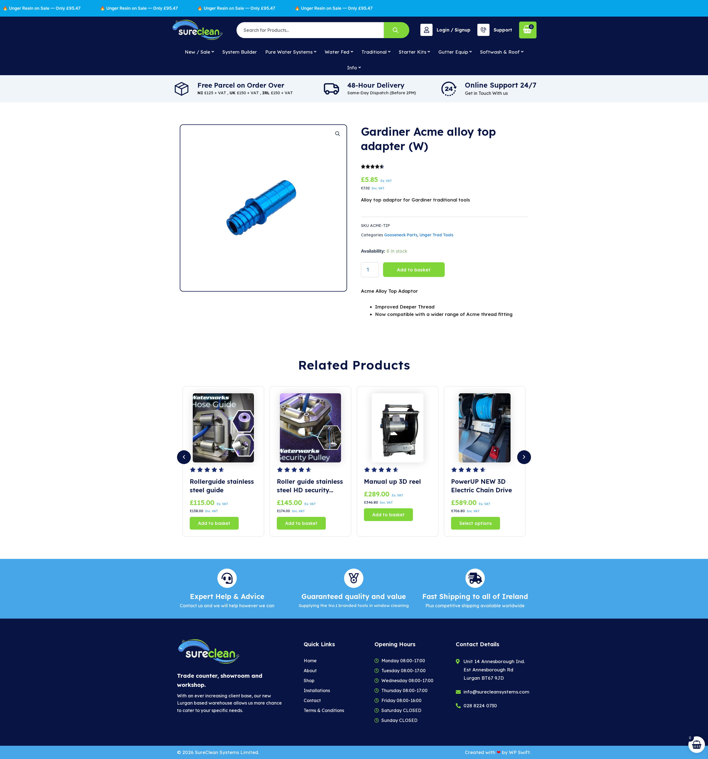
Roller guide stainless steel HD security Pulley (223, 486)
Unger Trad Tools (436, 234)
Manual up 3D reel (305, 481)
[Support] (483, 30)
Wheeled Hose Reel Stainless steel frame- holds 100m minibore (484, 486)
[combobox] (310, 30)
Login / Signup (453, 30)
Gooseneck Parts (400, 234)
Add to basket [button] (214, 523)
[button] (338, 134)
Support (503, 30)
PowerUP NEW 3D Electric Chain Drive (394, 486)
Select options (388, 523)
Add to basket (414, 270)
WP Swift (519, 752)
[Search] (396, 30)
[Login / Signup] (426, 30)
